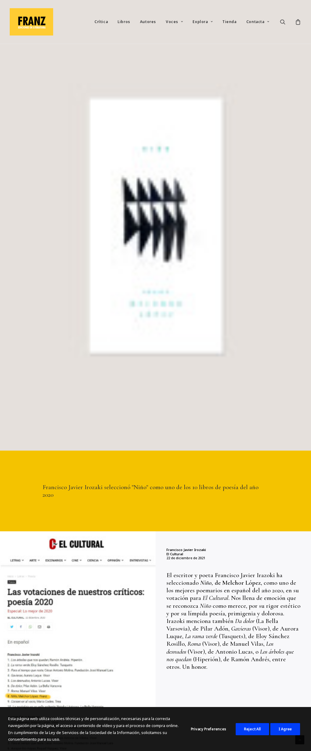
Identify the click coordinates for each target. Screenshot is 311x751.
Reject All (252, 729)
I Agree (285, 729)
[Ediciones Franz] (31, 22)
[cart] (297, 22)
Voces (172, 21)
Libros (124, 21)
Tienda (229, 21)
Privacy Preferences (208, 729)
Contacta (255, 21)
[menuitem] (101, 22)
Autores (148, 21)
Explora (200, 21)
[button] (286, 22)
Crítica (101, 21)
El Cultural (174, 554)
